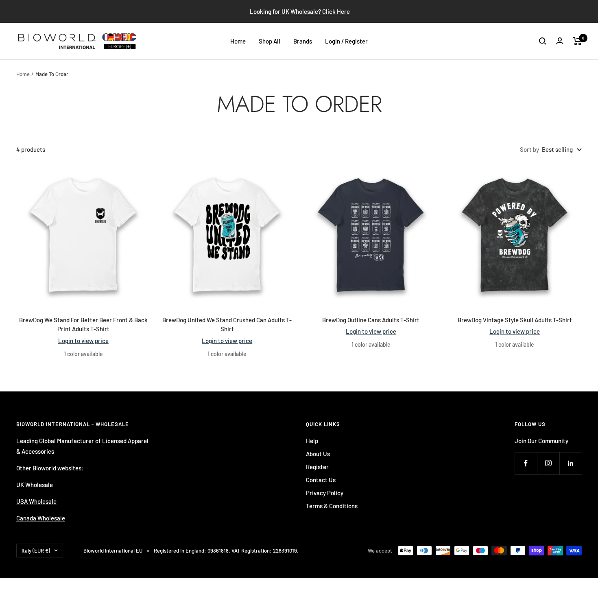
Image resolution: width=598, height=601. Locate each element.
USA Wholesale (36, 501)
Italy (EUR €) (36, 550)
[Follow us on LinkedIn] (570, 463)
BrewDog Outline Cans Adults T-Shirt (370, 319)
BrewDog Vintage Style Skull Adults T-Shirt (515, 319)
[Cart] (577, 41)
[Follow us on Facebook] (526, 463)
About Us (318, 453)
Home (238, 41)
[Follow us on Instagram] (548, 463)
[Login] (559, 40)
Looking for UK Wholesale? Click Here (300, 11)
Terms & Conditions (332, 505)
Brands (302, 41)
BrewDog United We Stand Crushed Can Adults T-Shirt (227, 324)
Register (317, 466)
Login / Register (346, 41)
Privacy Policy (324, 492)
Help (312, 440)
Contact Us (321, 479)
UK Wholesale (34, 484)
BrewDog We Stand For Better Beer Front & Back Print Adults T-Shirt (83, 324)
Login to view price (83, 340)
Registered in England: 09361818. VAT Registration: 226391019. (226, 550)
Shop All (269, 41)
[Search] (542, 41)
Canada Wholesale (40, 518)
